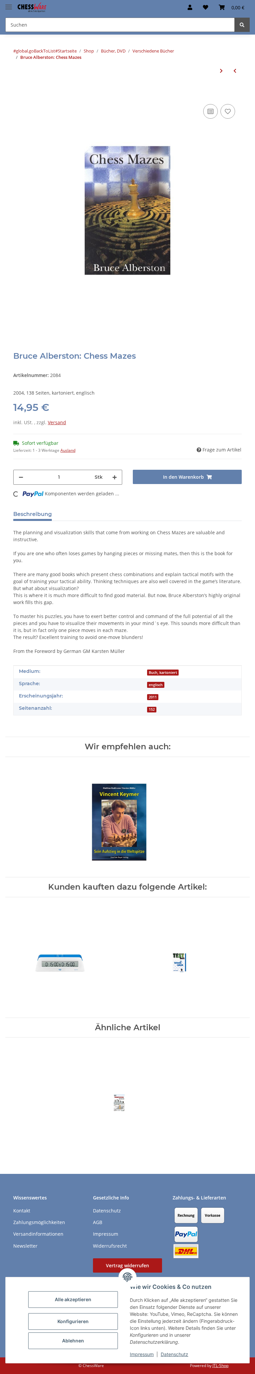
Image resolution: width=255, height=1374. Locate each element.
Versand (57, 422)
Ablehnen (73, 1340)
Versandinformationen (38, 1234)
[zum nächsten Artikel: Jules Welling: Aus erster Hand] (221, 70)
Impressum (142, 1354)
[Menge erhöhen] (114, 477)
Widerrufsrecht (110, 1246)
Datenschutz (174, 1354)
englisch (156, 685)
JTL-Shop (220, 1365)
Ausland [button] (67, 450)
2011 (153, 697)
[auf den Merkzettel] (227, 111)
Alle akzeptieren (73, 1299)
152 (152, 709)
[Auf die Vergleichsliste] (210, 111)
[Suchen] (242, 25)
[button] (190, 7)
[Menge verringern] (21, 477)
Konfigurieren (73, 1321)
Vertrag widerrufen (127, 1265)
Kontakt (21, 1210)
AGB (97, 1222)
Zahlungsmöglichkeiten (39, 1222)
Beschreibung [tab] (32, 514)
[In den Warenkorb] (18, 92)
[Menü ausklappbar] (8, 4)
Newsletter (25, 1246)
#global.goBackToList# (35, 51)
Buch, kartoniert (163, 672)
